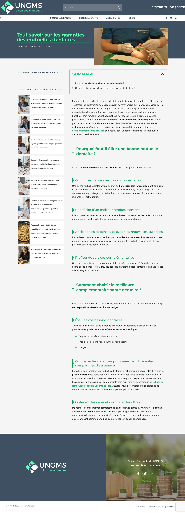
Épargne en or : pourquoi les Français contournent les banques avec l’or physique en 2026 (46, 253)
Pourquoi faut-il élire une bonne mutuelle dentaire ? (99, 83)
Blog (132, 18)
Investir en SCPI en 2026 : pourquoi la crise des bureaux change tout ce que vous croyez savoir (46, 123)
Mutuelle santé (60, 18)
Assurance (113, 18)
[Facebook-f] (167, 18)
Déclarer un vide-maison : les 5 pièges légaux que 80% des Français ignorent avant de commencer (46, 144)
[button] (23, 46)
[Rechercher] (118, 7)
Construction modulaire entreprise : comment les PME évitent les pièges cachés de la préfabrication (45, 164)
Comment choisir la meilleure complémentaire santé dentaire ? (105, 88)
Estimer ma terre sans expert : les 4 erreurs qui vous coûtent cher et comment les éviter (45, 184)
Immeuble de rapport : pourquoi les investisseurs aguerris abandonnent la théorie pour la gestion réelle (46, 103)
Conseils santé (88, 18)
